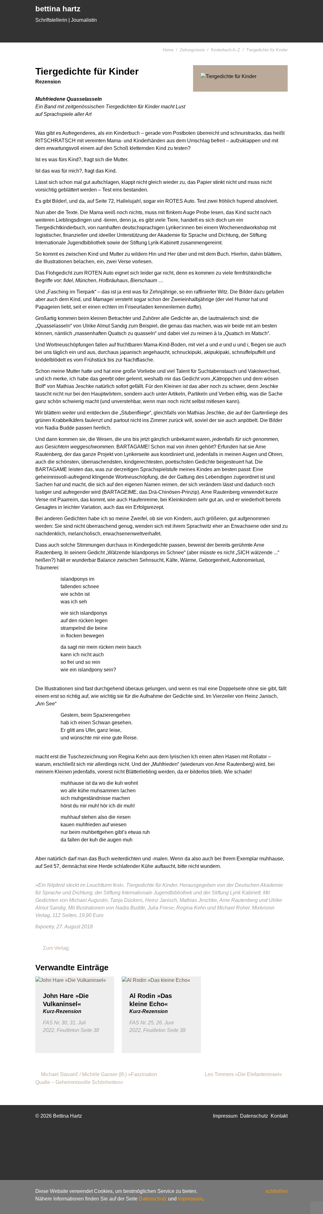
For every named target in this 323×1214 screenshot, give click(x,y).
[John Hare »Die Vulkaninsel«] (74, 980)
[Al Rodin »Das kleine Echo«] (161, 980)
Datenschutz (153, 1198)
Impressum (190, 1198)
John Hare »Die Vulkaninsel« (66, 1003)
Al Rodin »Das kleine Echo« (150, 1003)
